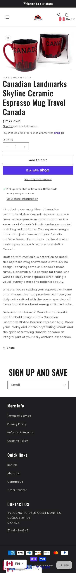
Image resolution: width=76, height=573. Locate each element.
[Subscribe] (64, 385)
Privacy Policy (16, 424)
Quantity (8, 139)
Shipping (8, 126)
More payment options (38, 179)
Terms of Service (19, 416)
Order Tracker (17, 490)
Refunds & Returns (20, 432)
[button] (7, 17)
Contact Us (15, 482)
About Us (13, 473)
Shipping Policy (17, 441)
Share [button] (11, 348)
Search (12, 465)
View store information (22, 199)
